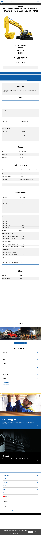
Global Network (7, 475)
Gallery (5, 493)
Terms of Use (5, 499)
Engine (34, 73)
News (4, 489)
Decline (37, 532)
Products (5, 479)
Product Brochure (20, 67)
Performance (20, 75)
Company (5, 482)
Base (20, 73)
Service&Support (7, 486)
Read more (20, 343)
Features (6, 73)
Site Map (4, 504)
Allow (30, 532)
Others (34, 75)
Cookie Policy (5, 501)
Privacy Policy (5, 503)
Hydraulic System (7, 75)
